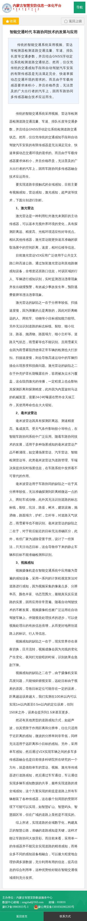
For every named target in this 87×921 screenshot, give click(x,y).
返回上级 (75, 21)
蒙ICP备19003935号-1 (15, 906)
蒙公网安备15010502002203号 (56, 906)
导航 (79, 7)
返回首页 (21, 916)
